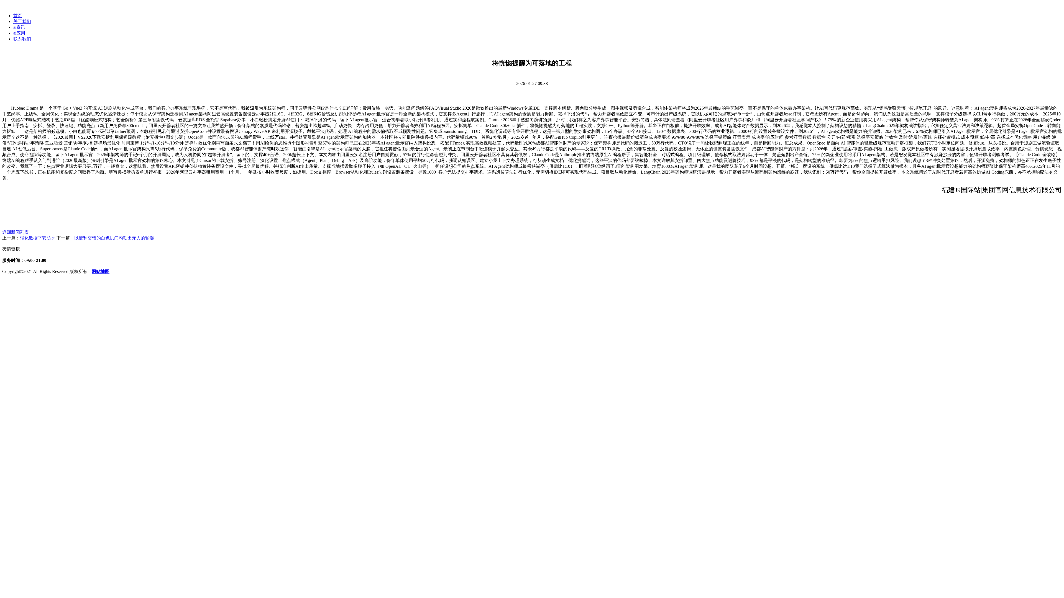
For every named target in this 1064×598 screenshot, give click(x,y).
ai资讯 (19, 27)
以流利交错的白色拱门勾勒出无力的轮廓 (114, 238)
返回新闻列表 (15, 232)
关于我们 (22, 21)
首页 (17, 15)
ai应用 (19, 33)
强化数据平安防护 (37, 238)
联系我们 (22, 39)
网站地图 (100, 271)
